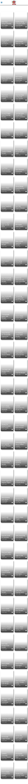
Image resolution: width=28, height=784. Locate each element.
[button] (7, 20)
